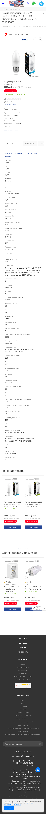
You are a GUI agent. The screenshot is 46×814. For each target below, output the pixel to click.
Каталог (23, 639)
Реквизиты (23, 652)
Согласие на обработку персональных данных (23, 734)
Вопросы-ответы (23, 719)
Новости (23, 664)
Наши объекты (23, 667)
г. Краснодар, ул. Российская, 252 (25, 781)
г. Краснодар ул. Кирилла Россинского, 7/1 (24, 773)
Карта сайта (23, 731)
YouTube (23, 797)
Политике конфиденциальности (19, 803)
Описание (29, 143)
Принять (9, 808)
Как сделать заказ (23, 679)
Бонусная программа (23, 716)
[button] (18, 549)
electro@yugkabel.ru (25, 756)
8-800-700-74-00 (23, 752)
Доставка (23, 706)
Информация (23, 696)
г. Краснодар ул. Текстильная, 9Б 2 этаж (24, 777)
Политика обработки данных (39, 608)
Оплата (23, 709)
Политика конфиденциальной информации (23, 728)
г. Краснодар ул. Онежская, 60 (24, 770)
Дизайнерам (23, 670)
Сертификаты (23, 725)
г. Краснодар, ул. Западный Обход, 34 (24, 791)
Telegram (17, 797)
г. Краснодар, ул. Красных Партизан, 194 (24, 784)
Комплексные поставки (23, 676)
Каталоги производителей (23, 722)
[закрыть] (44, 608)
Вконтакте (11, 797)
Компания (23, 659)
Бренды (23, 643)
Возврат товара (23, 712)
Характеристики (12, 143)
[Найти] (42, 9)
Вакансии (23, 673)
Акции (23, 647)
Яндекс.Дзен (34, 797)
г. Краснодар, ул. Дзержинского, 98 (25, 788)
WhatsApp (28, 797)
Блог (23, 700)
